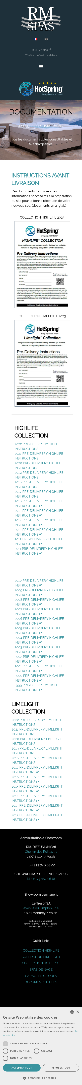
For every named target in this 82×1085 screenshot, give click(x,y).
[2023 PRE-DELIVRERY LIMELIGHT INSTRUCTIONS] (42, 363)
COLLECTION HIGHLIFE (41, 950)
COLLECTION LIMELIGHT (41, 957)
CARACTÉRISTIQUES (41, 976)
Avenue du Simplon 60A (41, 908)
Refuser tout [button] (61, 1067)
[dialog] (41, 1046)
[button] (41, 1078)
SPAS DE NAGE (41, 969)
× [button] (77, 1012)
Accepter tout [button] (22, 1067)
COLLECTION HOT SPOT (41, 963)
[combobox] (72, 1012)
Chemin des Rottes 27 (41, 852)
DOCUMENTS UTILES (41, 982)
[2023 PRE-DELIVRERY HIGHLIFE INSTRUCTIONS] (42, 264)
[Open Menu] (41, 67)
